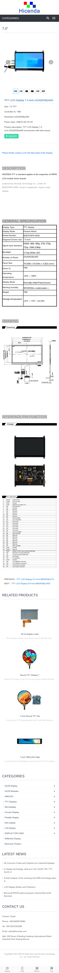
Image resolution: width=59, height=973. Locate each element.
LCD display (10, 828)
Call (22, 971)
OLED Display (11, 786)
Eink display (10, 823)
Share (7, 971)
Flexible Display (12, 817)
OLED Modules (11, 791)
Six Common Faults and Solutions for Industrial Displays (29, 863)
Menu (37, 971)
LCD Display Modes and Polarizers (20, 887)
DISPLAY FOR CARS (14, 833)
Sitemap (36, 957)
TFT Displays (11, 802)
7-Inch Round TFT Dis (30, 716)
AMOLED (9, 796)
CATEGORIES (10, 18)
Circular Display (12, 812)
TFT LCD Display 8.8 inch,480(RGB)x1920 (31, 583)
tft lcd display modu (30, 634)
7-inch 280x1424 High (30, 757)
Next (51, 62)
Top (51, 971)
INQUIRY (12, 136)
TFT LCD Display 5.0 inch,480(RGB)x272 (35, 579)
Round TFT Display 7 (30, 675)
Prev (8, 62)
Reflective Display (13, 838)
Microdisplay (10, 807)
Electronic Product (13, 844)
